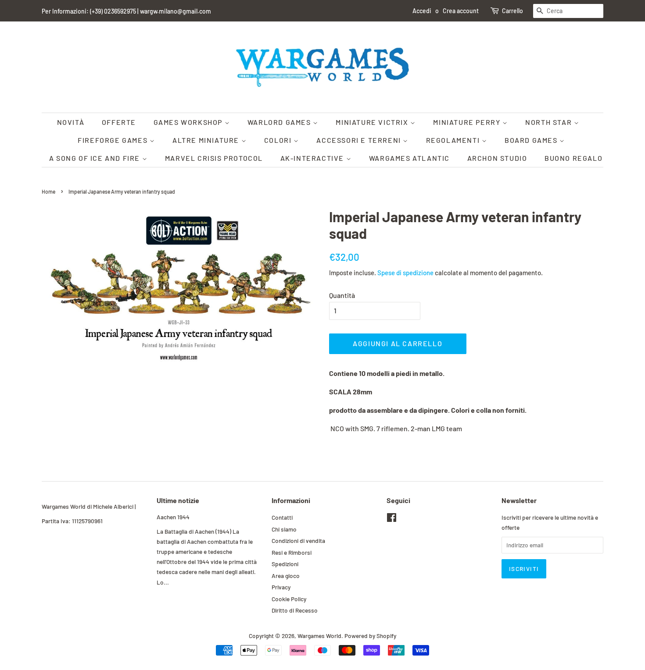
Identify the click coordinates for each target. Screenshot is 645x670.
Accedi (421, 10)
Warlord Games (280, 122)
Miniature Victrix (373, 122)
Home (48, 191)
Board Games (532, 140)
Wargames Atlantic (409, 158)
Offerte (119, 122)
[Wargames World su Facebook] (392, 519)
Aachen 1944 (173, 517)
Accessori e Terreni (359, 140)
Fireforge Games (114, 140)
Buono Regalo (573, 158)
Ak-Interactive (313, 158)
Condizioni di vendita (298, 540)
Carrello (512, 10)
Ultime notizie (178, 500)
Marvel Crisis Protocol (214, 158)
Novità (71, 122)
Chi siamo (284, 529)
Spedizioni (285, 563)
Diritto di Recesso (295, 610)
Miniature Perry (467, 122)
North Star (549, 122)
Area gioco (286, 575)
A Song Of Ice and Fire (95, 158)
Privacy (281, 587)
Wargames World (319, 635)
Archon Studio (497, 158)
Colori (279, 140)
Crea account (461, 10)
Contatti (282, 517)
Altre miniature (206, 140)
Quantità (342, 295)
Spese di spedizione (405, 273)
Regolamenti (454, 140)
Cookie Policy (289, 599)
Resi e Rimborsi (292, 552)
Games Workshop (189, 122)
